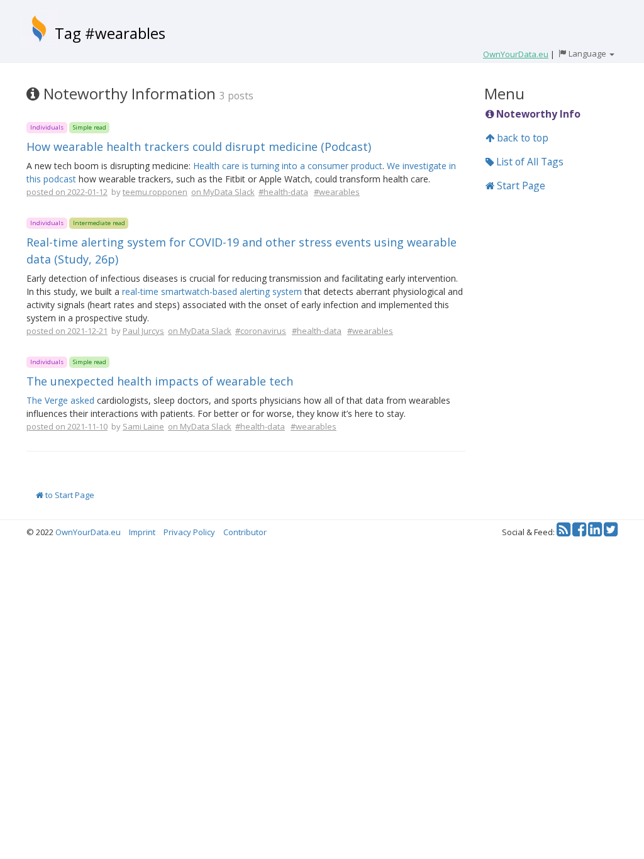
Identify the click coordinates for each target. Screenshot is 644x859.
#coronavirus (260, 330)
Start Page (519, 185)
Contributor (245, 532)
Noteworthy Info (537, 114)
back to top (521, 138)
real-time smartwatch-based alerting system (212, 291)
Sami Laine (143, 426)
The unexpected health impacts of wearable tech (159, 381)
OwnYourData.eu (88, 532)
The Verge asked (60, 400)
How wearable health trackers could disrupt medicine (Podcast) (198, 146)
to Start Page (68, 495)
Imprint (142, 532)
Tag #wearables (110, 33)
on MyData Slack (223, 191)
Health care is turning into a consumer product (287, 166)
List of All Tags (529, 162)
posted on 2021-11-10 (67, 426)
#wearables (337, 191)
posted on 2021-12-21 (67, 330)
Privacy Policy (189, 532)
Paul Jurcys (143, 330)
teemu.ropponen (155, 191)
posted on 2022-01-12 (67, 191)
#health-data (283, 191)
